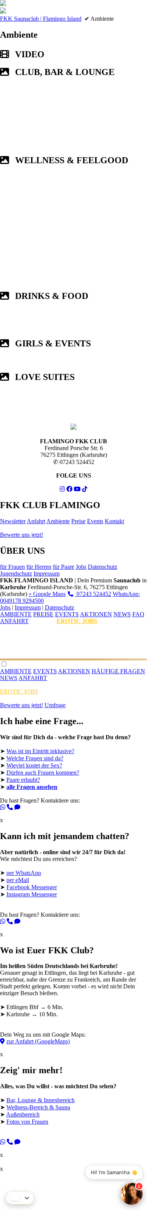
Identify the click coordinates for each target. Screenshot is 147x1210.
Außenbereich (23, 1114)
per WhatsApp (23, 873)
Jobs (81, 567)
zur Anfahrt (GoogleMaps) (38, 1041)
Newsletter (13, 521)
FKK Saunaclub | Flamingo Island (40, 18)
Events (95, 521)
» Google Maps (47, 594)
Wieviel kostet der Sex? (34, 765)
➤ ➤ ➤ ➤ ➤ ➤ (65, 769)
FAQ (138, 614)
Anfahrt (36, 521)
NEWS (122, 614)
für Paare (63, 567)
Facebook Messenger (31, 887)
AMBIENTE (16, 614)
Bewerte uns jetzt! (21, 534)
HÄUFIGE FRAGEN (118, 671)
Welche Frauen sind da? (34, 758)
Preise (78, 521)
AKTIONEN (96, 614)
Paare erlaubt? (23, 780)
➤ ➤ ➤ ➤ (58, 1111)
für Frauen (12, 567)
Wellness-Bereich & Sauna (38, 1107)
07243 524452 (93, 594)
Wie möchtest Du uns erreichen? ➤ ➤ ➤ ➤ (64, 884)
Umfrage (55, 705)
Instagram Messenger (31, 894)
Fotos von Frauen (27, 1121)
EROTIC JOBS (77, 621)
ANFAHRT (14, 621)
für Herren (38, 567)
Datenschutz (102, 567)
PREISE (43, 614)
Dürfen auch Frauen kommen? (42, 772)
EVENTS (67, 614)
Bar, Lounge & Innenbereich (40, 1100)
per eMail (17, 880)
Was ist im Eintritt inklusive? (40, 751)
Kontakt (114, 521)
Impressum (47, 573)
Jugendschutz (16, 573)
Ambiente (58, 521)
